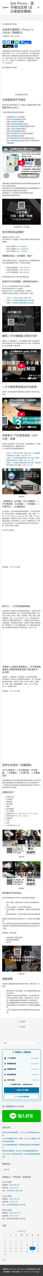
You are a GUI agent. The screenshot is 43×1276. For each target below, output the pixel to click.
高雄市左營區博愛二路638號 (16, 1218)
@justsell (24, 251)
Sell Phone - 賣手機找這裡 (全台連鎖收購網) (22, 7)
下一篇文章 (21, 1027)
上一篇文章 (21, 1021)
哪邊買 (16, 136)
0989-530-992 (14, 1199)
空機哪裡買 (17, 131)
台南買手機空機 (19, 126)
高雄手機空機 (15, 124)
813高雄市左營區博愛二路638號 (23, 303)
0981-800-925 (14, 1185)
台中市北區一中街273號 (14, 1190)
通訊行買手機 (10, 133)
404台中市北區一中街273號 (21, 298)
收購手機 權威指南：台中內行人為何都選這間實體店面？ (20, 1151)
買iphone (15, 117)
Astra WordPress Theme (28, 1272)
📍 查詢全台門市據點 (21, 1090)
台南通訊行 (14, 121)
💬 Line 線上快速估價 (21, 1096)
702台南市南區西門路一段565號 (23, 300)
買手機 (16, 129)
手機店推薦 (10, 143)
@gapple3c (25, 249)
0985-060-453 (14, 1213)
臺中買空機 (14, 119)
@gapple (24, 246)
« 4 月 (4, 1260)
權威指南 (6, 36)
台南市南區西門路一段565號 (16, 1205)
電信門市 (17, 138)
